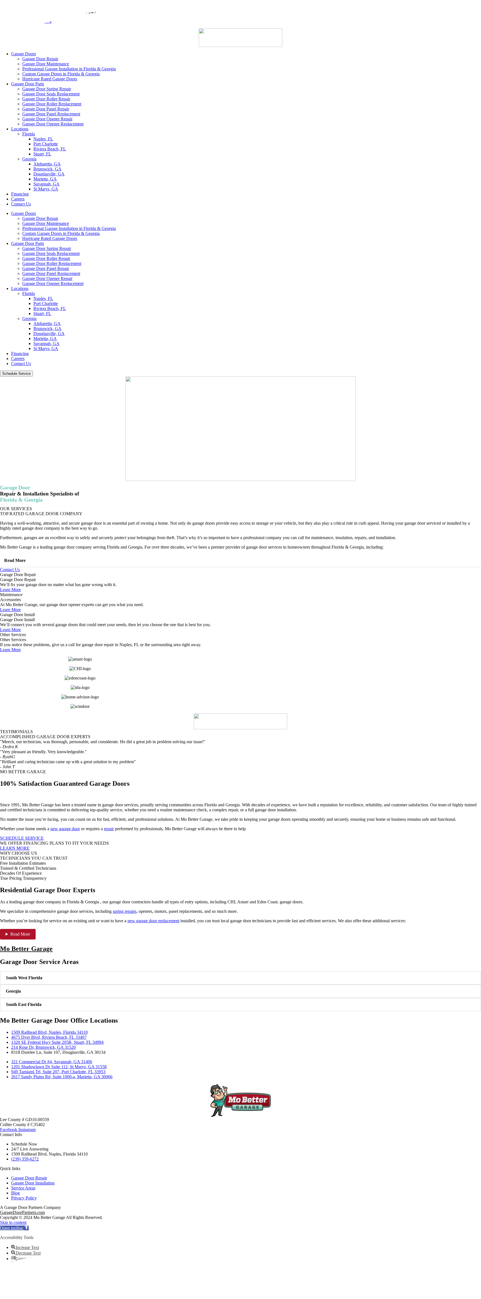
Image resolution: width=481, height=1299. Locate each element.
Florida (28, 134)
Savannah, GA (46, 184)
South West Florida (24, 977)
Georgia (29, 159)
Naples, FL (43, 139)
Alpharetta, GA (47, 164)
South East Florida (23, 1004)
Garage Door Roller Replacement (51, 103)
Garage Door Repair (40, 58)
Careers (17, 199)
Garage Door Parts (27, 83)
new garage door (65, 828)
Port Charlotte (45, 144)
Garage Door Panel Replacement (51, 113)
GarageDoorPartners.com (22, 1212)
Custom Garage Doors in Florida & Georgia (61, 73)
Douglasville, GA (49, 174)
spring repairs (124, 911)
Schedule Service (16, 373)
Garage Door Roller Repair (46, 98)
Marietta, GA (45, 179)
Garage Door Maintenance (45, 63)
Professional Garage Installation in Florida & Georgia (69, 68)
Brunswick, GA (47, 169)
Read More (15, 560)
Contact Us (21, 204)
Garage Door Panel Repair (45, 108)
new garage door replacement (153, 920)
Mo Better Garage (26, 948)
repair (109, 828)
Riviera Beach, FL (49, 149)
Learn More (10, 589)
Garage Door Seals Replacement (51, 93)
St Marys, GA (45, 189)
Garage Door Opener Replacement (53, 124)
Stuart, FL (42, 154)
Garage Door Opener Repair (47, 118)
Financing (20, 194)
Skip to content (13, 1222)
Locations (19, 129)
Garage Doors (23, 53)
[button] (240, 560)
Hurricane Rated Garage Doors (49, 78)
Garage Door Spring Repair (46, 88)
